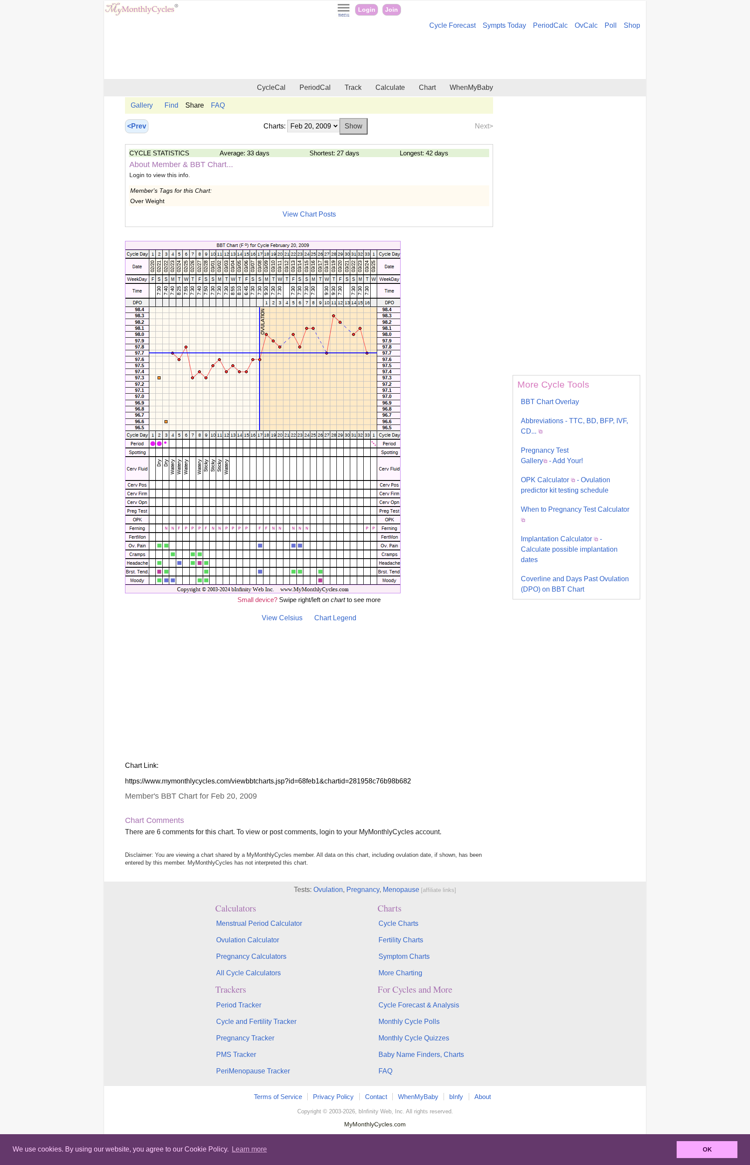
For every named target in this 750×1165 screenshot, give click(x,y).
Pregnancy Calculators (251, 956)
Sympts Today (504, 25)
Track (353, 87)
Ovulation (328, 889)
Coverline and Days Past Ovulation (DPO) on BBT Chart (575, 584)
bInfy (456, 1096)
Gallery (142, 105)
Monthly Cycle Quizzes (413, 1038)
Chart (427, 87)
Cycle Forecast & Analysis (418, 1005)
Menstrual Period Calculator (259, 923)
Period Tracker (238, 1005)
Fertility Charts (400, 940)
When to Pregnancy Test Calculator (575, 509)
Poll (611, 25)
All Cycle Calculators (248, 973)
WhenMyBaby (471, 87)
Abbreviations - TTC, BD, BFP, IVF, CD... (574, 426)
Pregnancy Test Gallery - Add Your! (552, 455)
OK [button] (707, 1149)
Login (366, 10)
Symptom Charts (404, 956)
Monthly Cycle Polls (409, 1021)
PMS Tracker (236, 1054)
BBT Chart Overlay (550, 401)
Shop (632, 25)
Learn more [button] (249, 1149)
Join (391, 10)
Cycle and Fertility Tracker (256, 1021)
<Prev (136, 126)
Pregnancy (362, 889)
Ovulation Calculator (247, 940)
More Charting (400, 973)
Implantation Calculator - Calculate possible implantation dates (569, 549)
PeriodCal (315, 87)
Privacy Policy (333, 1096)
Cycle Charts (398, 923)
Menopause (401, 889)
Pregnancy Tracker (245, 1038)
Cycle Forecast (452, 25)
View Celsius (282, 618)
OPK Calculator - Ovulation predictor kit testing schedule (565, 485)
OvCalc (586, 25)
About (482, 1096)
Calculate (390, 87)
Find (171, 105)
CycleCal (271, 87)
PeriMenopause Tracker (253, 1071)
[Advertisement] (375, 55)
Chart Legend (335, 618)
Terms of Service (278, 1096)
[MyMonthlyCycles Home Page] (141, 13)
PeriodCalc (550, 25)
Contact (376, 1096)
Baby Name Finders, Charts (421, 1054)
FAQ (218, 105)
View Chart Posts (309, 214)
